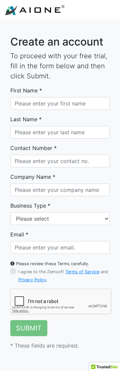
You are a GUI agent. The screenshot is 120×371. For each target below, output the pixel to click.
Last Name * (26, 119)
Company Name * (32, 176)
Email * (19, 234)
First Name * (26, 90)
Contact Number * (33, 148)
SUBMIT (29, 328)
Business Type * (30, 205)
